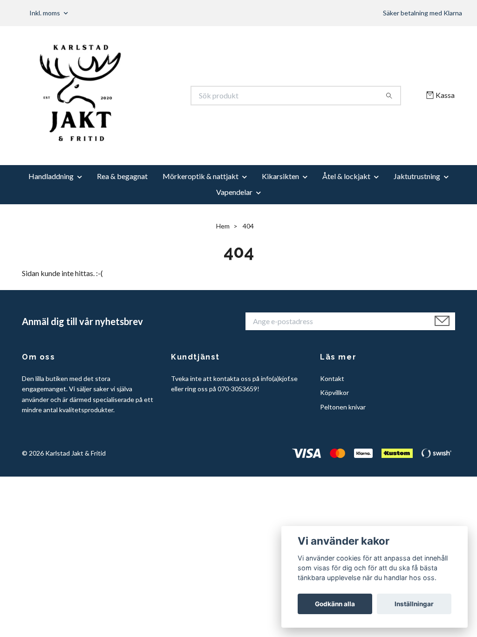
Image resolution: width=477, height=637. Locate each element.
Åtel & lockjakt (346, 176)
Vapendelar (234, 191)
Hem (223, 226)
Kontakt (332, 378)
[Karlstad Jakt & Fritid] (130, 95)
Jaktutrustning (417, 176)
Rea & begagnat (122, 176)
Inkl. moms (45, 13)
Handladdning (51, 176)
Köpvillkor (334, 392)
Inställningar (414, 604)
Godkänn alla (335, 604)
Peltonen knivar (343, 407)
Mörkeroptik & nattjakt (200, 176)
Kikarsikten (280, 176)
